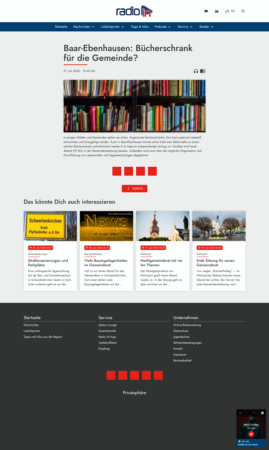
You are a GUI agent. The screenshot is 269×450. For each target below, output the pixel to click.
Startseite (61, 26)
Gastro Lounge (108, 325)
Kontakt (177, 348)
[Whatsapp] (49, 11)
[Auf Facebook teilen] (116, 171)
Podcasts (161, 26)
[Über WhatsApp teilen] (140, 171)
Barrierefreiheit (182, 360)
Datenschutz (180, 331)
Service (183, 26)
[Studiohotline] (57, 11)
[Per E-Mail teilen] (152, 171)
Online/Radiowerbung (187, 325)
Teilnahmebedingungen (187, 343)
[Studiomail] (27, 11)
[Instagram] (42, 11)
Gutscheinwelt (107, 331)
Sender (204, 26)
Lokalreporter (110, 26)
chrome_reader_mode (202, 71)
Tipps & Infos (140, 26)
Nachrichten (81, 26)
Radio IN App (107, 337)
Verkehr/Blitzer (108, 343)
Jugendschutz (181, 337)
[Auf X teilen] (128, 171)
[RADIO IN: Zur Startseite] (134, 11)
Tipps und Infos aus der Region (43, 337)
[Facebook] (34, 11)
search (243, 11)
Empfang (104, 348)
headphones (196, 71)
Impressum (179, 354)
